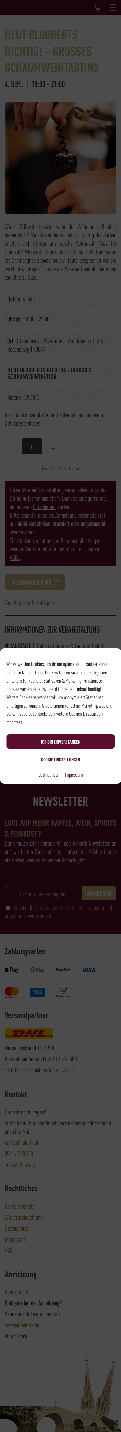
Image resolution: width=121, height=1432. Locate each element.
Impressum (74, 774)
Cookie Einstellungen (60, 759)
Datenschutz (48, 774)
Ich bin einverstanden (60, 741)
